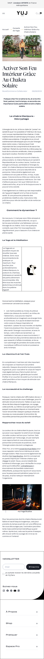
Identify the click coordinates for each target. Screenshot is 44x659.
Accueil (5, 29)
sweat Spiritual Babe (27, 449)
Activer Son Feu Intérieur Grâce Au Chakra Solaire (31, 29)
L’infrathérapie (27, 466)
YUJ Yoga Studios (16, 456)
